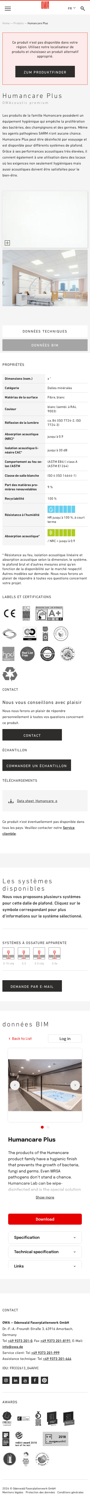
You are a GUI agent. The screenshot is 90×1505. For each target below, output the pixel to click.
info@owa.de (12, 1347)
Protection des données (40, 1492)
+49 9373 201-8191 (55, 1341)
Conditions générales (70, 1492)
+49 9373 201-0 (20, 1341)
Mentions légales (12, 1492)
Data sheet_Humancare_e (37, 801)
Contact (32, 735)
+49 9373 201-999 (45, 1353)
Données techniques (45, 331)
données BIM (45, 345)
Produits (18, 23)
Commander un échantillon (36, 766)
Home (6, 23)
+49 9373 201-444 (57, 1359)
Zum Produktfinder (45, 72)
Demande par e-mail (32, 986)
